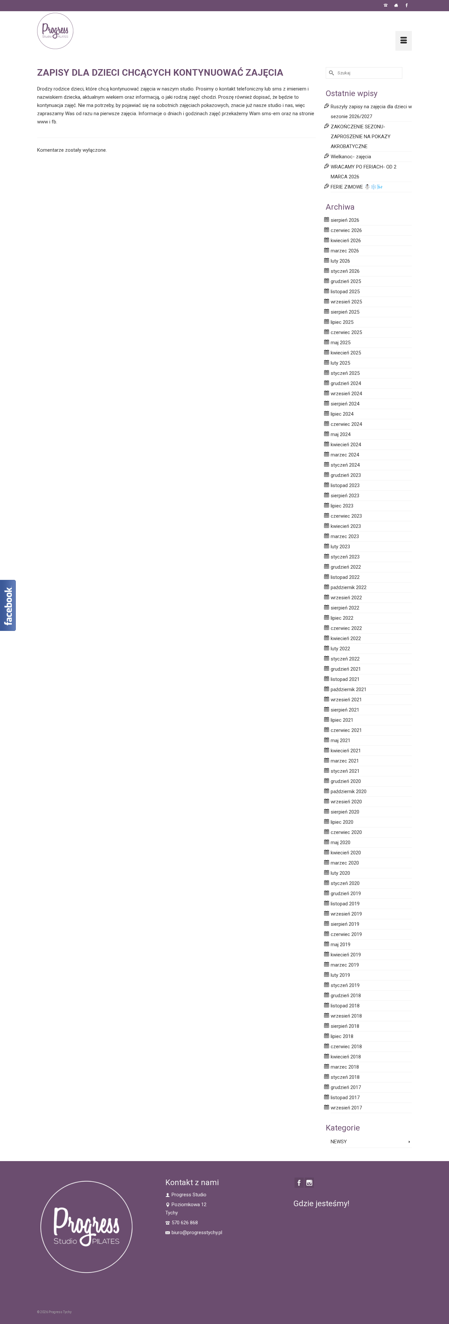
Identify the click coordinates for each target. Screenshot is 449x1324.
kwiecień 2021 (346, 751)
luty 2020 (340, 873)
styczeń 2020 (345, 883)
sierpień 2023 (345, 496)
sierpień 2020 (345, 812)
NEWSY (339, 1142)
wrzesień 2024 (346, 394)
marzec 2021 (345, 761)
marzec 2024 (345, 455)
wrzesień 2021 (346, 700)
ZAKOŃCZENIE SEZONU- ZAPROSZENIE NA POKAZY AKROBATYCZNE (360, 136)
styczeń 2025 (345, 373)
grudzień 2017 (346, 1087)
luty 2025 (340, 363)
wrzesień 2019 (346, 914)
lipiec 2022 (342, 618)
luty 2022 (340, 649)
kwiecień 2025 (346, 353)
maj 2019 (340, 945)
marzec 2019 (345, 965)
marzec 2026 (345, 251)
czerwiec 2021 (346, 730)
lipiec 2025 (342, 322)
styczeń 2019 (345, 985)
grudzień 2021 (346, 669)
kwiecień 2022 (346, 638)
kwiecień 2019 (346, 955)
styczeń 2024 (345, 465)
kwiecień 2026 (346, 241)
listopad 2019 (345, 904)
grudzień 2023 (346, 475)
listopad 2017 (345, 1098)
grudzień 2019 (346, 893)
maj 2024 (340, 434)
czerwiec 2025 (346, 332)
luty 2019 (340, 975)
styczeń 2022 (345, 659)
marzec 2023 (345, 536)
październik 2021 (348, 689)
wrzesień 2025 (346, 302)
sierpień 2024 (345, 404)
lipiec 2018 (342, 1036)
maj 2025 (340, 343)
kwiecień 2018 (346, 1057)
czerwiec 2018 (346, 1047)
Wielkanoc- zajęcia (351, 157)
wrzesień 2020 (346, 802)
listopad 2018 (345, 1006)
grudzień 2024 (346, 383)
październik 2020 (348, 791)
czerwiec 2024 (346, 424)
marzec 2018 (345, 1067)
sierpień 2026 (345, 220)
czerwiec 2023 (346, 516)
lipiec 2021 (342, 720)
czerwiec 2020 (346, 832)
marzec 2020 (345, 863)
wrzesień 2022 (346, 598)
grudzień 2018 (346, 996)
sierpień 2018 (345, 1026)
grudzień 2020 (346, 781)
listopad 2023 (345, 485)
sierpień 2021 (345, 710)
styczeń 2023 (345, 557)
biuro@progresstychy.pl (197, 1232)
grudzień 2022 (346, 567)
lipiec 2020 (342, 822)
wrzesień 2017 (346, 1108)
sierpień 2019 (345, 924)
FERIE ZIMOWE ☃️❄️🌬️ (357, 187)
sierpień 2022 (345, 608)
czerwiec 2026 (346, 230)
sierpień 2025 (345, 312)
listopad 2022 (345, 577)
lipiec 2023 (342, 506)
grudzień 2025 (346, 281)
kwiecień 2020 (346, 853)
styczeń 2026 (345, 271)
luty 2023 (340, 547)
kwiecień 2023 (346, 526)
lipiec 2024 (342, 414)
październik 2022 (348, 587)
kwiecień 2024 (346, 445)
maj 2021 (340, 740)
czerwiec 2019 (346, 934)
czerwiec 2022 (346, 628)
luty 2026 (340, 261)
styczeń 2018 (345, 1077)
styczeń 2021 (345, 771)
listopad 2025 (345, 292)
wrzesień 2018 (346, 1016)
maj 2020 (340, 842)
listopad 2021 (345, 679)
